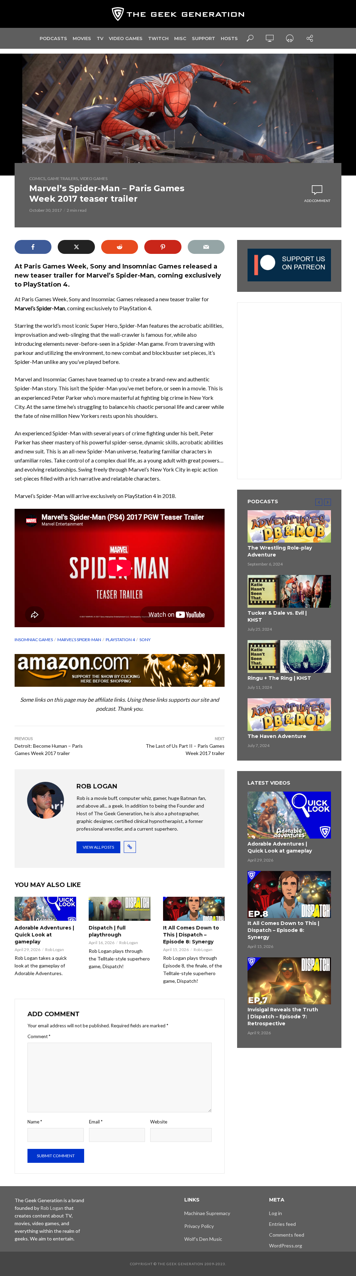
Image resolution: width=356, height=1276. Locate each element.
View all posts (98, 847)
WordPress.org (285, 1245)
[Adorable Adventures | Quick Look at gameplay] (45, 909)
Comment (38, 1036)
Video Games (126, 38)
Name (34, 1122)
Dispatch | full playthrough (107, 931)
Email (96, 1122)
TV (100, 38)
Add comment (317, 201)
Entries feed (282, 1224)
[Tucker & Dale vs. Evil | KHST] (289, 591)
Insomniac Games (34, 639)
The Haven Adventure (277, 736)
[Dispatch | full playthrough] (119, 909)
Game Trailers (62, 178)
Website (158, 1122)
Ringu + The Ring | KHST (279, 678)
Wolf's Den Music (203, 1239)
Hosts (229, 38)
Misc (180, 38)
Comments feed (286, 1235)
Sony (145, 639)
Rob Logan (54, 949)
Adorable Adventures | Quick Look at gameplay (44, 935)
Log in (275, 1213)
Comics (37, 178)
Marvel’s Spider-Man (79, 639)
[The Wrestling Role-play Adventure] (289, 526)
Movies (82, 38)
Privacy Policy (199, 1226)
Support (203, 38)
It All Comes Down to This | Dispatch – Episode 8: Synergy (191, 935)
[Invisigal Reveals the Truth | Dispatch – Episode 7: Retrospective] (289, 980)
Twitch (158, 38)
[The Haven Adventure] (289, 714)
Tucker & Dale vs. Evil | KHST (277, 616)
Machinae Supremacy (207, 1213)
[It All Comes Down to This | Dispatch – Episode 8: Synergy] (194, 909)
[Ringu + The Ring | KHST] (289, 656)
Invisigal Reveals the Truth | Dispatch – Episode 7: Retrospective (283, 1016)
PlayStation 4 (120, 639)
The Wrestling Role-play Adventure (280, 551)
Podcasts (53, 38)
